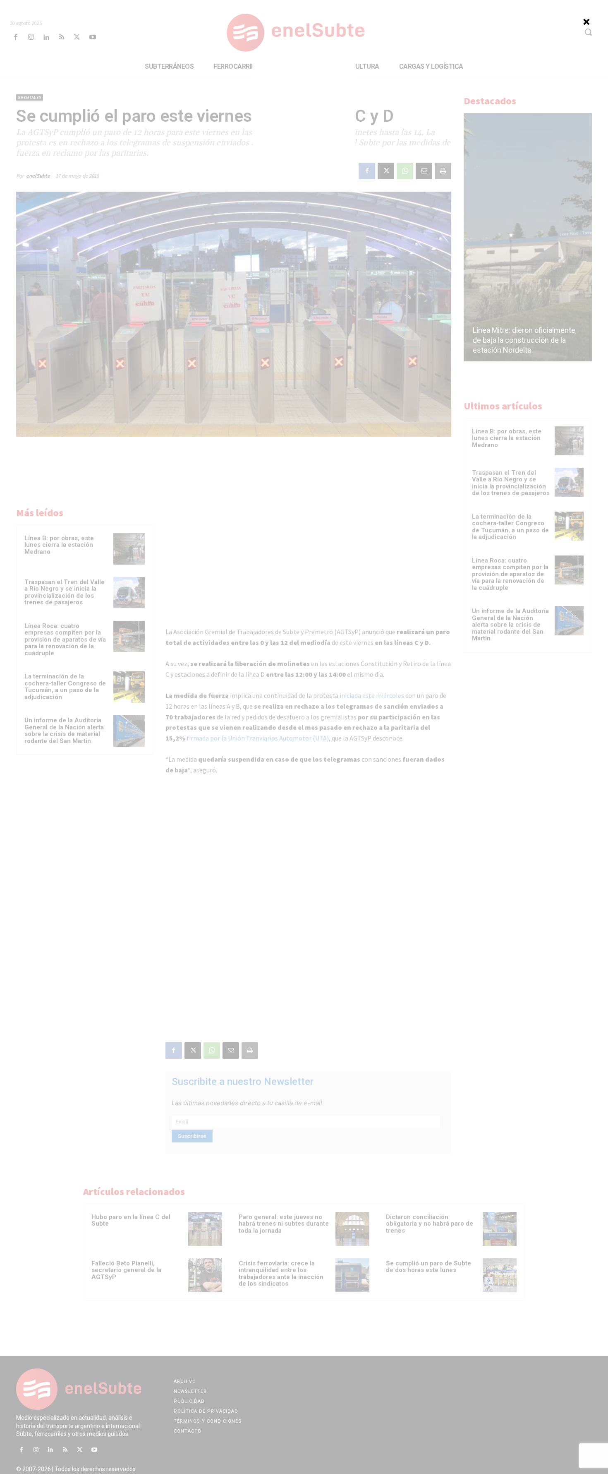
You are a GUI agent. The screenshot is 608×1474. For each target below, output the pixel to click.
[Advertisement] (304, 115)
